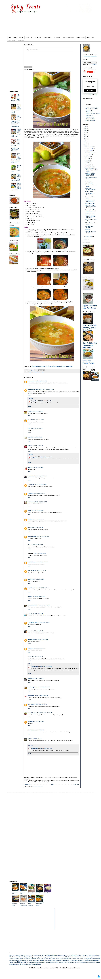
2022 (85, 130)
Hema (29, 411)
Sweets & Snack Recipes (68, 37)
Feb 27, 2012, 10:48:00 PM (43, 536)
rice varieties (91, 962)
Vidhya (29, 445)
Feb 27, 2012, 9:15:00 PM (39, 493)
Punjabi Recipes (55, 958)
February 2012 (89, 167)
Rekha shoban (31, 501)
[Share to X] (41, 370)
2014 (85, 141)
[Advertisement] (53, 25)
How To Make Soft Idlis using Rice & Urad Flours (90, 327)
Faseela (29, 579)
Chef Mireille (31, 484)
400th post (31, 955)
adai (85, 958)
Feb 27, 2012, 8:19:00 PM (41, 476)
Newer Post (27, 784)
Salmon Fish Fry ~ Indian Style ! (91, 223)
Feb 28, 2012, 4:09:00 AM (39, 596)
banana (94, 958)
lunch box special (44, 962)
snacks (98, 962)
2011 (85, 239)
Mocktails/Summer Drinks (16, 958)
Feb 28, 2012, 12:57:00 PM (37, 678)
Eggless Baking (90, 117)
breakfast (21, 960)
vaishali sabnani (31, 476)
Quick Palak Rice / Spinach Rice (89, 194)
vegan (38, 964)
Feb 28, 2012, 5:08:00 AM (44, 605)
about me (81, 958)
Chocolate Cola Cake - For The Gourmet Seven (90, 233)
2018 (85, 132)
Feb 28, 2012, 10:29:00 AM (41, 639)
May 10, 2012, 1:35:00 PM (38, 730)
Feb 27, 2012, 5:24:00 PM (36, 428)
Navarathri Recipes (35, 958)
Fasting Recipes (36, 957)
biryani (98, 958)
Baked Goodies (37, 37)
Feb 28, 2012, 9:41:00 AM (37, 631)
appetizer (89, 958)
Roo (29, 738)
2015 (85, 139)
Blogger (78, 967)
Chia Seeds (67, 955)
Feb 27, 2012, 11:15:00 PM (37, 544)
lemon (38, 372)
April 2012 (88, 162)
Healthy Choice (67, 957)
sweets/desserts (31, 964)
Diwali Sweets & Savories (92, 107)
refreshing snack (82, 962)
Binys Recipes (31, 704)
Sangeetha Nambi (32, 536)
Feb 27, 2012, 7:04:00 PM (37, 445)
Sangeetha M (34, 401)
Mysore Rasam (88, 183)
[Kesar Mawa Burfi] (91, 51)
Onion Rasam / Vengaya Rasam (91, 178)
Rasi (29, 437)
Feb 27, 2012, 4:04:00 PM (48, 389)
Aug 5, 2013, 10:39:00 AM (46, 748)
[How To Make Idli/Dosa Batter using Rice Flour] (88, 323)
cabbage (30, 960)
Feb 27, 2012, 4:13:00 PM (37, 411)
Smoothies (62, 958)
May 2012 (88, 160)
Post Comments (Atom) (36, 786)
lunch (37, 962)
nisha (29, 544)
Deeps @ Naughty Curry (34, 712)
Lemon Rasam (88, 181)
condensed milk (48, 960)
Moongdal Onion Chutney (89, 227)
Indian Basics (80, 957)
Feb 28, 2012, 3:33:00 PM (46, 666)
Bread (54, 955)
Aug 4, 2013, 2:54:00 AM (36, 738)
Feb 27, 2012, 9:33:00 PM (41, 501)
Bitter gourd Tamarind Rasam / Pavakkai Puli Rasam (91, 170)
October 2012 (89, 150)
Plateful (29, 519)
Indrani (29, 510)
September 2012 (90, 152)
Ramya (29, 613)
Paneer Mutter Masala (39, 904)
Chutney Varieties (90, 118)
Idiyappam (87, 229)
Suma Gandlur (31, 381)
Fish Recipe (49, 957)
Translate (94, 64)
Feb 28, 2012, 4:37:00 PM (41, 704)
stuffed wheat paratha (22, 964)
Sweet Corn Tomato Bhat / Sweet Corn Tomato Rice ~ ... (90, 206)
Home (9, 37)
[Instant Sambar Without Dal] (95, 380)
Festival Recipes (43, 957)
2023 (85, 128)
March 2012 (88, 165)
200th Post (21, 955)
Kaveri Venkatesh (32, 588)
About (15, 37)
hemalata (30, 596)
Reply (29, 385)
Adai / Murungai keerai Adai (91, 220)
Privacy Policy (90, 37)
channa (37, 960)
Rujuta (29, 678)
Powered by (86, 94)
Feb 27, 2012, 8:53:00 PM (40, 484)
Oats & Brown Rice (46, 958)
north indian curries (73, 962)
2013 (85, 143)
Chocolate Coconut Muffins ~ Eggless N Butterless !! (90, 216)
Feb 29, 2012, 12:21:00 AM (46, 712)
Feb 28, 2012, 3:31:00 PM (46, 457)
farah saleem (31, 570)
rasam (42, 372)
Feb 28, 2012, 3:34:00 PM (42, 695)
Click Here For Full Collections (90, 56)
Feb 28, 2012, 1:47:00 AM (40, 570)
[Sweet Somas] (87, 379)
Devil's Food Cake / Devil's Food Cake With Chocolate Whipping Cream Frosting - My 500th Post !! (15, 145)
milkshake (52, 962)
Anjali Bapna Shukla (32, 605)
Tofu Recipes (21, 40)
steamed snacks (13, 964)
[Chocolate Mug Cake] (88, 303)
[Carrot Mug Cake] (13, 250)
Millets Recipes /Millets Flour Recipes (92, 109)
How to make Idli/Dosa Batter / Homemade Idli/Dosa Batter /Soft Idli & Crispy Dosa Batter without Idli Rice (16, 120)
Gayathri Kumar (32, 562)
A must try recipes (42, 955)
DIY (71, 955)
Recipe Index (29, 37)
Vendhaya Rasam (89, 191)
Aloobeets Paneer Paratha (23, 904)
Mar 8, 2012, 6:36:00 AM (38, 721)
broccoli (26, 960)
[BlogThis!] (40, 370)
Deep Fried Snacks (90, 120)
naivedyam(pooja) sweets (61, 962)
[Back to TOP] (99, 976)
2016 (85, 137)
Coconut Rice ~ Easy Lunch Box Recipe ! (90, 210)
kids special (21, 962)
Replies (31, 398)
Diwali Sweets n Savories (16, 957)
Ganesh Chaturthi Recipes (58, 957)
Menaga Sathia (31, 639)
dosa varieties (56, 960)
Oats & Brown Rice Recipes (93, 113)
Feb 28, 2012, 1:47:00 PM (44, 687)
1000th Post (11, 955)
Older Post (76, 784)
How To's (75, 957)
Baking (50, 955)
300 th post (26, 955)
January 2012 (89, 236)
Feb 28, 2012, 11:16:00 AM (37, 656)
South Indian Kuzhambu (70, 958)
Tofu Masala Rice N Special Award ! (90, 200)
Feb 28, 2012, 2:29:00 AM (38, 579)
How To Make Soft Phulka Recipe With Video (90, 345)
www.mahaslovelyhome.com (34, 389)
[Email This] (39, 370)
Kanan (29, 656)
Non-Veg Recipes (48, 37)
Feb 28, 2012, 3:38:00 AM (43, 588)
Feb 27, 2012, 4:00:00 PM (41, 381)
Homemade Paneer (14, 904)
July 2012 (88, 156)
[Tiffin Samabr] (88, 358)
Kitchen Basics (96, 957)
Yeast (78, 958)
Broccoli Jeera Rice (90, 213)
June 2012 (88, 158)
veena (29, 527)
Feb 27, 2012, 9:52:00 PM (38, 519)
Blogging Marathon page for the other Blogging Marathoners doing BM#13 (52, 366)
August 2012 (89, 154)
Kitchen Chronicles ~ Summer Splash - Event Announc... (90, 174)
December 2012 (89, 146)
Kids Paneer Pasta (15, 892)
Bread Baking (89, 115)
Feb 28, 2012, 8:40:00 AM (37, 613)
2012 (85, 145)
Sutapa (29, 631)
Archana (30, 721)
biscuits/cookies (13, 960)
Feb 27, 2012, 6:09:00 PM (36, 437)
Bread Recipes (12, 40)
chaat (34, 960)
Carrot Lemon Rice (90, 203)
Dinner (98, 955)
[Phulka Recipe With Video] (88, 341)
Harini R (30, 420)
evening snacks (64, 960)
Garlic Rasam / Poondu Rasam (91, 185)
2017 (85, 135)
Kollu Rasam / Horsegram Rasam (90, 189)
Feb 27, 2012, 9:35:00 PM (37, 510)
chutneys (42, 960)
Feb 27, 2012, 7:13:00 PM (37, 467)
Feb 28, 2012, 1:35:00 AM (42, 562)
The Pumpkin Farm (32, 622)
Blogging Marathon (32, 372)
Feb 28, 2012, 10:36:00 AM (39, 648)
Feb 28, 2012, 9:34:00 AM (43, 622)
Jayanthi (30, 730)
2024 (85, 126)
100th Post (17, 955)
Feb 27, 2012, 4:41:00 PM (38, 420)
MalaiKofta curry (22, 892)
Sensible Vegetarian (32, 687)
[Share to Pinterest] (44, 370)
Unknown (30, 493)
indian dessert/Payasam (91, 960)
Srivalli (29, 467)
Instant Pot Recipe (88, 957)
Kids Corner (57, 37)
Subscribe (21, 37)
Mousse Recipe (27, 958)
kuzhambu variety (31, 962)
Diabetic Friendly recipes (89, 955)
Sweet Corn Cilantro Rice (90, 197)
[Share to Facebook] (43, 370)
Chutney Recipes (80, 37)
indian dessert (81, 960)
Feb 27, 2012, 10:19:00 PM (37, 527)
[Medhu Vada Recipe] (13, 264)
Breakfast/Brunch (60, 955)
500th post (35, 955)
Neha (29, 428)
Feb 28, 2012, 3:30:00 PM (46, 401)
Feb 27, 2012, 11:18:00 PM (40, 553)
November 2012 (89, 148)
